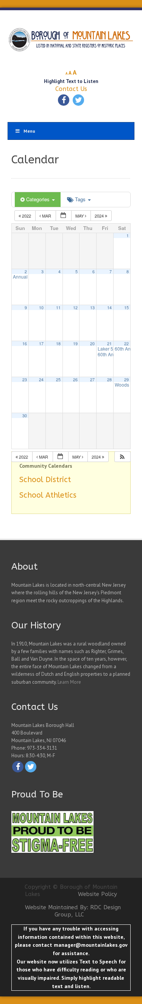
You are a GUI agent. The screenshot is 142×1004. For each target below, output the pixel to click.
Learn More (69, 682)
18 (58, 343)
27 (92, 379)
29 (126, 379)
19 (75, 343)
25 (58, 379)
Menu (29, 131)
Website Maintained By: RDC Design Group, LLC (73, 911)
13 (92, 307)
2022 (26, 216)
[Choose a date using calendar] (64, 215)
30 (24, 415)
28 (109, 379)
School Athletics (47, 495)
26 (75, 379)
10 (41, 307)
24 (41, 379)
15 (126, 307)
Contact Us (71, 88)
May (80, 216)
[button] (122, 457)
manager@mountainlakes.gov (90, 944)
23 (24, 379)
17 (41, 343)
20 (92, 343)
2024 (100, 216)
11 (58, 307)
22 (126, 343)
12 (75, 307)
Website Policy (97, 894)
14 (109, 307)
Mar (46, 216)
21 (109, 343)
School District (45, 479)
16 (24, 343)
